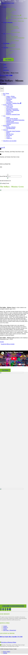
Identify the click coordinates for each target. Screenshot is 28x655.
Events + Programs (7, 22)
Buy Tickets (8, 59)
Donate (8, 117)
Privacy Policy (6, 651)
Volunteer (8, 42)
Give (4, 33)
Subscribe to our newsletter (9, 140)
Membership (6, 43)
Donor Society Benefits (12, 36)
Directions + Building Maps (13, 15)
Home (4, 64)
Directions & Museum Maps (8, 642)
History (8, 50)
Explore (5, 67)
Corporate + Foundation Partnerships (15, 37)
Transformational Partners (12, 40)
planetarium (6, 70)
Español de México (6, 344)
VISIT (4, 7)
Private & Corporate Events (13, 32)
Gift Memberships (10, 46)
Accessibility (9, 14)
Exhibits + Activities (11, 9)
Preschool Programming (12, 26)
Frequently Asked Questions (13, 49)
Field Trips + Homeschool (12, 28)
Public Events (9, 23)
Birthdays (8, 30)
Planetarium (9, 11)
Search (3, 75)
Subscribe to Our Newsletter (22, 1)
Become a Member (11, 44)
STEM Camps (9, 29)
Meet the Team (10, 51)
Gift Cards (15, 1)
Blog (7, 54)
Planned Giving (10, 39)
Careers (8, 56)
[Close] (7, 175)
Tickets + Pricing (10, 8)
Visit (4, 95)
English (2, 341)
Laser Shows (9, 25)
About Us (5, 47)
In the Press (9, 53)
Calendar (8, 12)
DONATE (8, 35)
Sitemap (5, 653)
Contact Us (9, 57)
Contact (5, 626)
